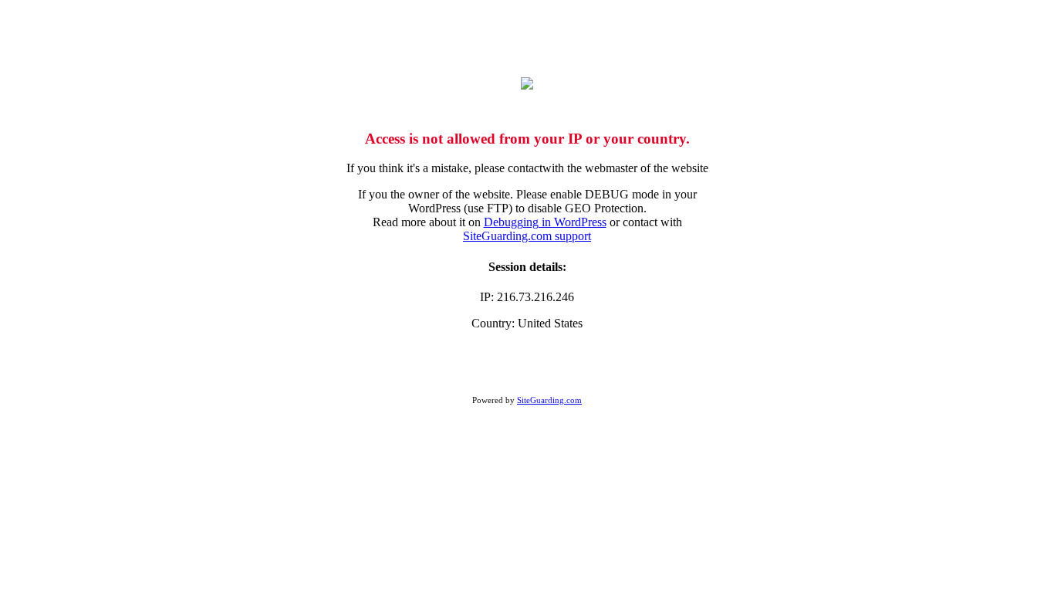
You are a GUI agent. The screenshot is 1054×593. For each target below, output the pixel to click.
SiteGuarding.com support (527, 235)
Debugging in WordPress (545, 222)
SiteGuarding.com (549, 400)
